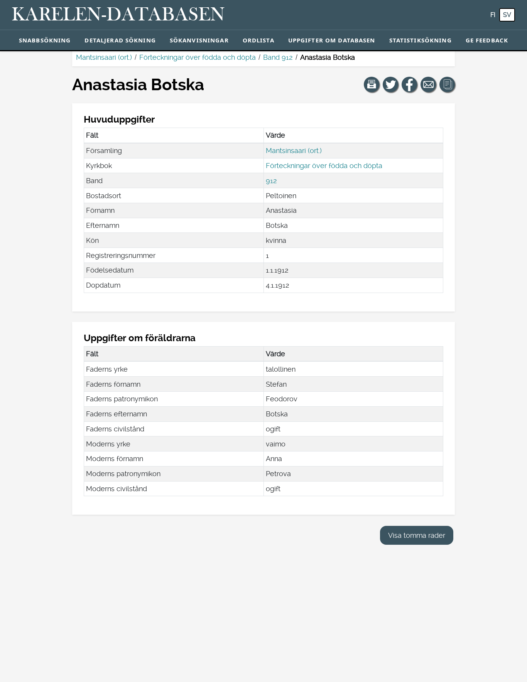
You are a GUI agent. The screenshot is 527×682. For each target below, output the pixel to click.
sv (507, 15)
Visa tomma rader (416, 535)
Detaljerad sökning (119, 40)
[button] (371, 84)
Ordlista (258, 40)
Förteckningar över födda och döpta (197, 57)
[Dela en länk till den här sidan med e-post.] (428, 84)
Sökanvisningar (199, 40)
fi (492, 15)
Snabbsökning (45, 40)
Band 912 (278, 57)
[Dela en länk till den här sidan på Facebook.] (409, 84)
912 (271, 181)
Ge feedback (487, 40)
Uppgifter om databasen (331, 40)
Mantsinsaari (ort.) (104, 57)
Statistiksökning (420, 40)
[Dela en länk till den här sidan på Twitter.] (390, 84)
